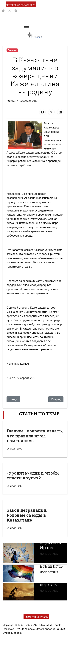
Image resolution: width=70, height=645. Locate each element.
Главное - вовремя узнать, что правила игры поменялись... (35, 435)
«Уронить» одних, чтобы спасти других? (33, 475)
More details (49, 554)
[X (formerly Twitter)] (51, 112)
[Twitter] (9, 10)
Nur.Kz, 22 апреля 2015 (21, 377)
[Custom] (16, 10)
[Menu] (26, 26)
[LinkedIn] (60, 112)
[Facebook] (3, 10)
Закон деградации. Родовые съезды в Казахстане (27, 515)
